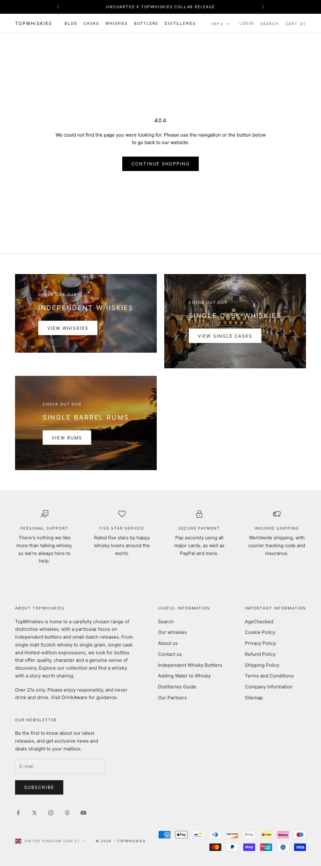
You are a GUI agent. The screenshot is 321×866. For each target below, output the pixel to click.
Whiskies (116, 23)
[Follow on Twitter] (34, 813)
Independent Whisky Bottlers (190, 665)
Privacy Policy (260, 643)
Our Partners (172, 698)
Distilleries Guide (177, 687)
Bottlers (146, 23)
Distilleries (180, 23)
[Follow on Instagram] (51, 813)
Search (166, 622)
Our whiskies (172, 632)
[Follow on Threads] (67, 813)
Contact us (170, 654)
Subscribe (39, 787)
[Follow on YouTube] (83, 813)
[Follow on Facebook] (18, 813)
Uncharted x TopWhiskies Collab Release (160, 6)
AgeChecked (259, 622)
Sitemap (254, 698)
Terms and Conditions (269, 676)
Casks (91, 23)
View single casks (225, 336)
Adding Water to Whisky (184, 676)
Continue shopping (160, 163)
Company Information (268, 687)
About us (168, 643)
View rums (67, 437)
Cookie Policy (260, 632)
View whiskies (67, 328)
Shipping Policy (262, 665)
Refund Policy (260, 654)
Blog (71, 23)
